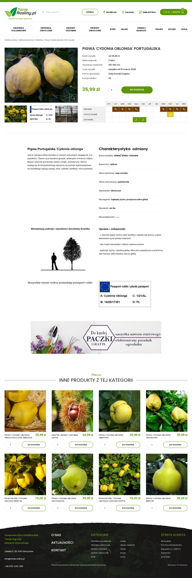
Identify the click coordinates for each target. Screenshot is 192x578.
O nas (56, 535)
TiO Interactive (181, 565)
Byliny (172, 29)
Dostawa (165, 557)
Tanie (26, 10)
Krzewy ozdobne (71, 29)
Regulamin (166, 541)
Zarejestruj (149, 12)
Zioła (184, 29)
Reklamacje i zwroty (171, 549)
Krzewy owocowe (95, 29)
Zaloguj (129, 12)
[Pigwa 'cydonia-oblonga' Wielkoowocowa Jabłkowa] (25, 411)
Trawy (159, 29)
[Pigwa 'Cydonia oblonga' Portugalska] (72, 97)
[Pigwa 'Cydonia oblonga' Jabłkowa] (119, 411)
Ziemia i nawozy (141, 29)
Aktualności (62, 542)
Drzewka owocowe (46, 29)
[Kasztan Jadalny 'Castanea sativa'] (72, 411)
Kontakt (58, 550)
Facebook (111, 12)
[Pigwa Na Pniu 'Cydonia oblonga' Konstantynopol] (119, 474)
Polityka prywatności (171, 545)
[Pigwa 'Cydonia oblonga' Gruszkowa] (166, 411)
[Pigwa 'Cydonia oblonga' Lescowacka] (72, 474)
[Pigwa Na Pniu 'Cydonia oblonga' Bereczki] (25, 474)
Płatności (166, 553)
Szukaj (90, 12)
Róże (113, 29)
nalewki (140, 235)
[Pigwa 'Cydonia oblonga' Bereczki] (166, 474)
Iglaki (124, 29)
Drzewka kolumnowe (18, 29)
